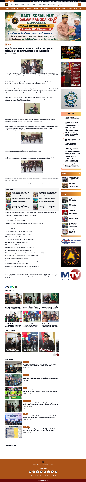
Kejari (23, 8)
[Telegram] (11, 287)
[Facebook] (6, 287)
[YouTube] (41, 471)
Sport (34, 4)
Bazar (25, 387)
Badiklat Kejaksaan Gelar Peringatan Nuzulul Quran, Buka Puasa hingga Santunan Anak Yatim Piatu (74, 179)
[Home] (6, 44)
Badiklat (29, 8)
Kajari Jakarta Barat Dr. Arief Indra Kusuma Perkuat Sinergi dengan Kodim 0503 (72, 150)
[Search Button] (79, 4)
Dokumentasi (42, 4)
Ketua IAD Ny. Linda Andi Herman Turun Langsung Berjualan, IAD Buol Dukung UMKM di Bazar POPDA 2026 (40, 390)
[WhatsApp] (13, 287)
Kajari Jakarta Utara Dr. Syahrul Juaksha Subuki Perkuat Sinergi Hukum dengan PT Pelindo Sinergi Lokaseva (40, 416)
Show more (32, 441)
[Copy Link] (16, 287)
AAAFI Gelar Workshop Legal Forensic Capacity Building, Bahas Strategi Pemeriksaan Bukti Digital (72, 160)
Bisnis (22, 4)
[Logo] (43, 462)
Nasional (35, 8)
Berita (16, 4)
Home (11, 4)
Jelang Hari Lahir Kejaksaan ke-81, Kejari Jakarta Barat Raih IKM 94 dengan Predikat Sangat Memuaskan (40, 429)
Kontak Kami (36, 476)
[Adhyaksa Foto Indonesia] (6, 4)
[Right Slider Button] (80, 8)
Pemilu (58, 8)
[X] (8, 287)
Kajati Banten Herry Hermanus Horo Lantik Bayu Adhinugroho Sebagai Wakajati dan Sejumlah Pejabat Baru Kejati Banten (13, 325)
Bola (28, 4)
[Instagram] (37, 471)
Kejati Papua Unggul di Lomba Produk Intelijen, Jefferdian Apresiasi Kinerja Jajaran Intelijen (21, 194)
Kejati (18, 8)
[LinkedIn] (52, 471)
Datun (25, 413)
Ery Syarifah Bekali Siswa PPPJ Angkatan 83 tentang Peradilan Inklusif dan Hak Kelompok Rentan (34, 1)
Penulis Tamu (51, 4)
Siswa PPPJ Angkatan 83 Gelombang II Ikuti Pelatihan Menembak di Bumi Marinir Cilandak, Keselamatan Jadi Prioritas (40, 378)
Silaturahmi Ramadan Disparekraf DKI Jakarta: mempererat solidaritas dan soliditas (73, 185)
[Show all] (79, 173)
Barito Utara (27, 400)
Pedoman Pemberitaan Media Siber (48, 476)
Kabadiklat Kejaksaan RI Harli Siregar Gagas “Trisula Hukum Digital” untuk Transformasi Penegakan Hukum (72, 139)
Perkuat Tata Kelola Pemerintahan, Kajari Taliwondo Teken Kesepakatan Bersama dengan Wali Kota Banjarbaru (71, 145)
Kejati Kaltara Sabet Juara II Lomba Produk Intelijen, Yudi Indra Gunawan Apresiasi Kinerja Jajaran (48, 200)
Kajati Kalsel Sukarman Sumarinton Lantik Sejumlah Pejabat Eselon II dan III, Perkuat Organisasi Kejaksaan (13, 307)
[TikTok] (48, 471)
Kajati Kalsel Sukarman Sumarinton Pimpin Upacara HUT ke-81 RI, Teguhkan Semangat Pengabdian (46, 349)
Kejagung (13, 8)
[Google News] (45, 471)
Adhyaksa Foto (44, 480)
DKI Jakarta (27, 426)
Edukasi (63, 8)
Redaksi (31, 476)
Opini (41, 8)
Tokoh (52, 8)
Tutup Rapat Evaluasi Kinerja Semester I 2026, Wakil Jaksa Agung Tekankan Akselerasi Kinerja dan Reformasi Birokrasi (48, 206)
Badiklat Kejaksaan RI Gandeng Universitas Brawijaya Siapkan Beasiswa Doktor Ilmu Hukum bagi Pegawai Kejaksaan (74, 231)
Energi (75, 8)
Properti (69, 8)
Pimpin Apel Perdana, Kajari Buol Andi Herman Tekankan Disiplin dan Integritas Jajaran (48, 194)
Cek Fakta (46, 8)
